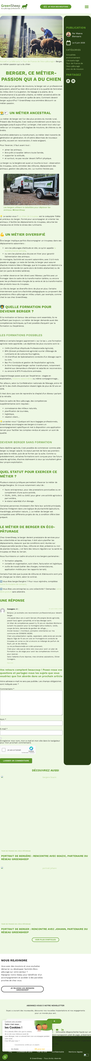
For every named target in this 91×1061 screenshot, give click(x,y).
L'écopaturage (72, 60)
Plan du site (42, 1052)
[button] (87, 7)
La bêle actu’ (15, 61)
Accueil (3, 61)
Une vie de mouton (75, 69)
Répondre (10, 663)
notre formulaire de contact (13, 584)
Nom (3, 719)
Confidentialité (58, 1052)
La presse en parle (24, 1052)
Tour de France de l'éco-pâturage (38, 61)
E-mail (3, 729)
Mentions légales (76, 1052)
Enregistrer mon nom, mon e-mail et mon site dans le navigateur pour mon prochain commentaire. (30, 742)
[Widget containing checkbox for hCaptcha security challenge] (18, 749)
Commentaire (7, 689)
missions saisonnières (22, 379)
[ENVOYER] (54, 1021)
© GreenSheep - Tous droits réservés (45, 1058)
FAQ (10, 1052)
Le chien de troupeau (29, 216)
